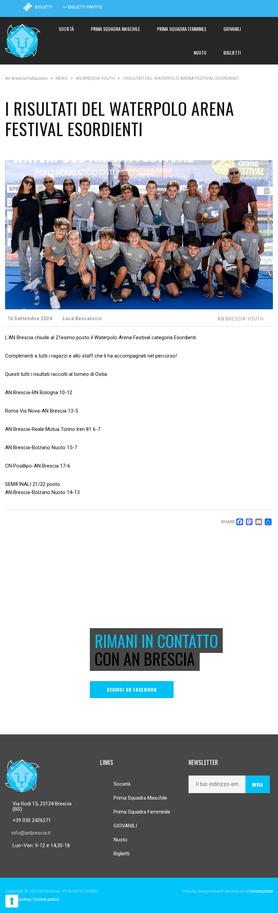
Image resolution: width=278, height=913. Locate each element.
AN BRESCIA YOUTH (240, 318)
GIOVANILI (125, 826)
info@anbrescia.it (31, 833)
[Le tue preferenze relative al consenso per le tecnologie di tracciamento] (11, 901)
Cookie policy (46, 899)
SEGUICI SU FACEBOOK (132, 689)
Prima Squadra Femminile (142, 812)
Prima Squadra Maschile (140, 798)
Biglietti (122, 854)
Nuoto (120, 840)
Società (122, 784)
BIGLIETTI (44, 7)
